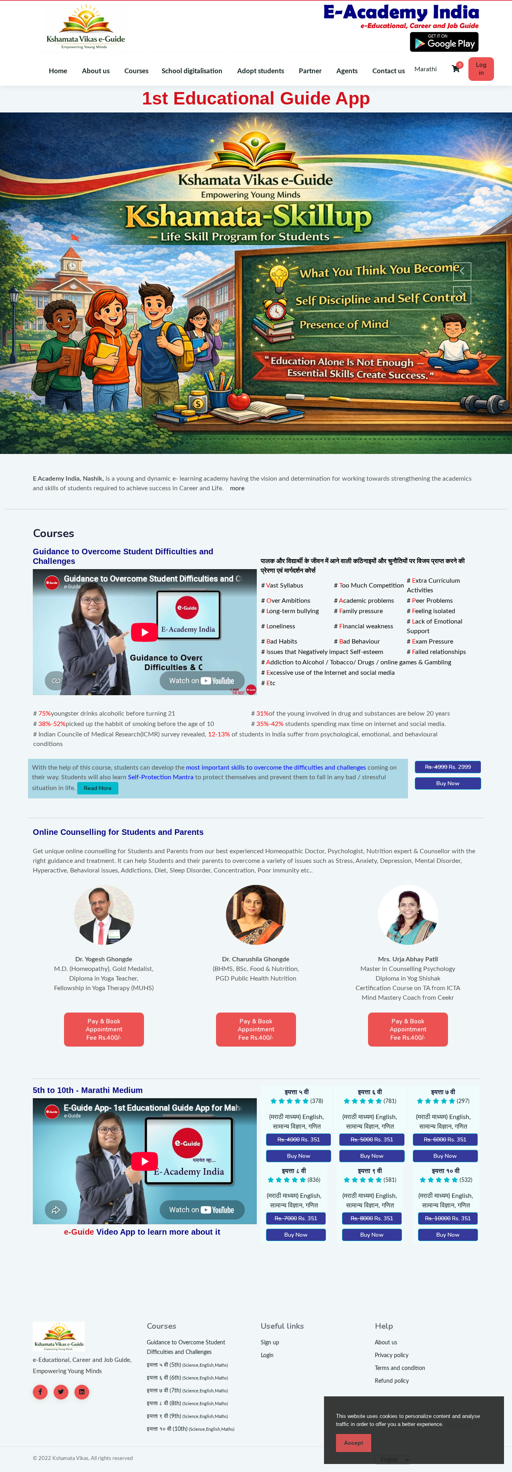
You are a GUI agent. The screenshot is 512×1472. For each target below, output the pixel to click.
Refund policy (392, 1381)
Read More (98, 788)
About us (386, 1343)
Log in (481, 69)
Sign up (270, 1343)
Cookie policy (460, 1424)
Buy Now (448, 783)
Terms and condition (400, 1368)
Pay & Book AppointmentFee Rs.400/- (104, 1029)
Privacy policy (391, 1355)
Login (267, 1355)
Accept (353, 1443)
